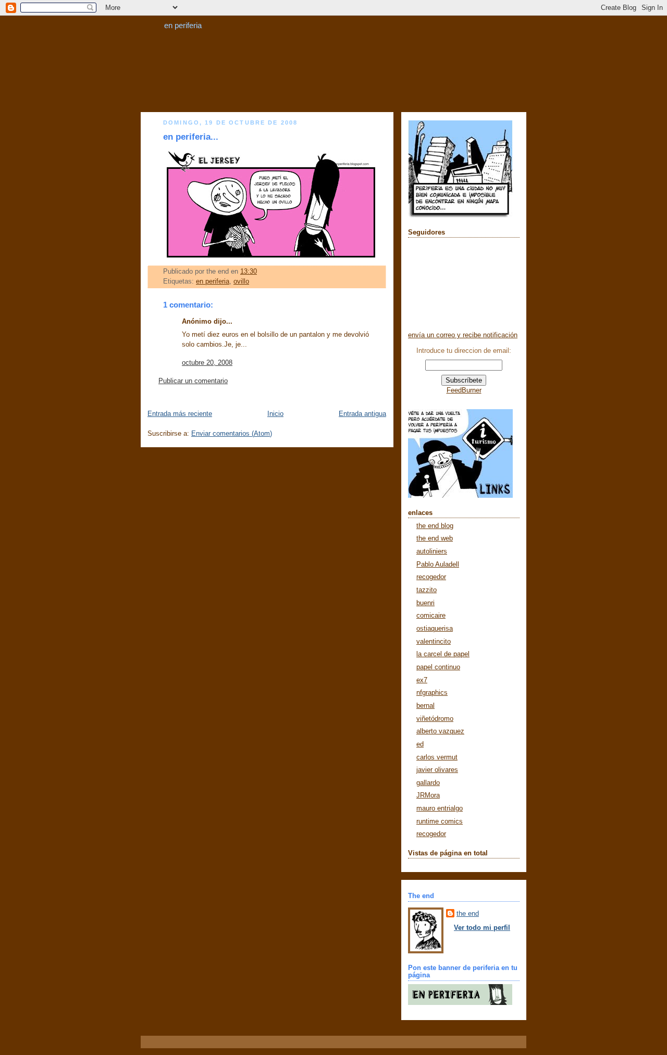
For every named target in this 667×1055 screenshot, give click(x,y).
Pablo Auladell (437, 564)
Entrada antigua (362, 414)
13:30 (248, 271)
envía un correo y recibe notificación (462, 335)
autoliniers (431, 551)
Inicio (275, 414)
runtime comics (439, 821)
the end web (434, 538)
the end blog (434, 526)
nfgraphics (432, 692)
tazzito (426, 590)
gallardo (428, 783)
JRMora (428, 795)
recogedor (431, 577)
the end (467, 913)
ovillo (241, 281)
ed (420, 744)
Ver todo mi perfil (482, 927)
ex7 (421, 680)
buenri (425, 603)
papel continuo (438, 667)
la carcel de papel (443, 654)
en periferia (183, 25)
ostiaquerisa (434, 628)
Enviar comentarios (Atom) (231, 433)
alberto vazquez (440, 731)
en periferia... (190, 137)
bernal (425, 705)
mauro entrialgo (439, 808)
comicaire (431, 615)
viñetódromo (434, 718)
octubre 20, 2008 (207, 362)
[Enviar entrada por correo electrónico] (260, 271)
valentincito (433, 641)
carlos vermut (437, 757)
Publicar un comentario (193, 381)
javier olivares (437, 770)
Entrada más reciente (179, 414)
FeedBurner (464, 390)
